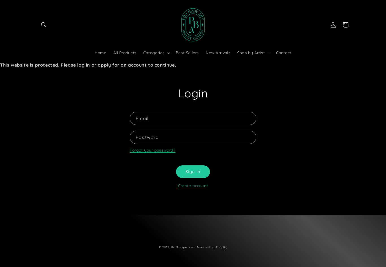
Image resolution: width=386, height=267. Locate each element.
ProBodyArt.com (183, 247)
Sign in (193, 171)
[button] (44, 25)
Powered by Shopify (212, 247)
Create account (193, 185)
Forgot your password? (152, 150)
